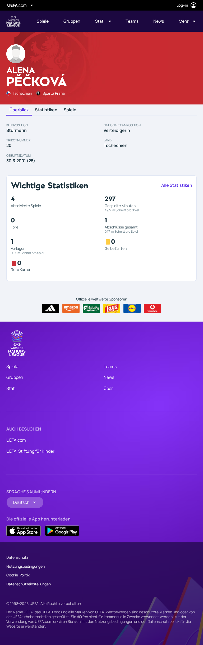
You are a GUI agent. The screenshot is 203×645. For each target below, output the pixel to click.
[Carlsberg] (91, 308)
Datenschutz (17, 557)
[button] (103, 21)
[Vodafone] (152, 308)
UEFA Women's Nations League (13, 21)
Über (108, 388)
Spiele (70, 110)
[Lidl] (132, 308)
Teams (110, 366)
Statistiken (46, 110)
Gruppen (14, 377)
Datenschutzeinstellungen (28, 583)
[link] (42, 21)
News (109, 377)
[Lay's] (111, 308)
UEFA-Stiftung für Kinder (30, 451)
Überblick (19, 110)
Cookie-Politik (18, 574)
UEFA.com (16, 440)
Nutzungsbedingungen (25, 566)
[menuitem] (43, 21)
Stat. (11, 388)
